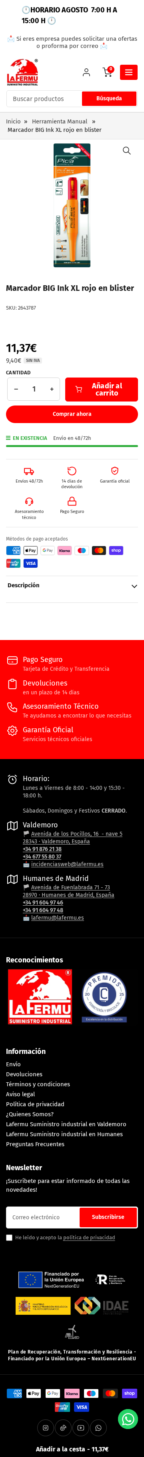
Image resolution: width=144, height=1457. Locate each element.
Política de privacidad (35, 1104)
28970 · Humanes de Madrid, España (68, 895)
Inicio (13, 121)
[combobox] (72, 98)
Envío (13, 1064)
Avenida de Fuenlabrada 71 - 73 (70, 887)
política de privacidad (89, 1237)
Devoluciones (24, 1074)
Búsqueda (109, 98)
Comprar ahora (72, 414)
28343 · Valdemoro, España (56, 841)
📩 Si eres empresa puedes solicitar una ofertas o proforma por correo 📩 (72, 42)
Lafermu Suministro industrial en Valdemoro (66, 1124)
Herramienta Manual (59, 121)
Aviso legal (20, 1094)
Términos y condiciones (38, 1084)
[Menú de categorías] (129, 72)
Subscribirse (108, 1217)
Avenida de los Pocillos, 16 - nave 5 (76, 834)
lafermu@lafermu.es (57, 917)
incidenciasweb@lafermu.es (67, 864)
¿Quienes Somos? (30, 1114)
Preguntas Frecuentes (35, 1144)
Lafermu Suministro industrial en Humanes (64, 1134)
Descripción (24, 585)
